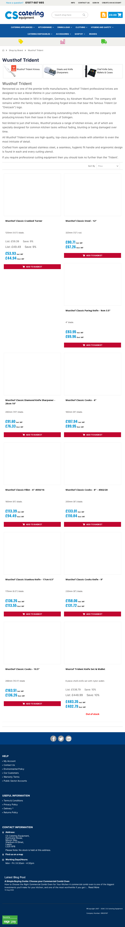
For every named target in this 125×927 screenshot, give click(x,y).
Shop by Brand (16, 50)
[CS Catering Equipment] (24, 14)
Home (3, 50)
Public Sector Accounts (15, 780)
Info (73, 3)
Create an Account (111, 3)
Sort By (91, 166)
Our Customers (11, 773)
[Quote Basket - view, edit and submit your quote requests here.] (104, 15)
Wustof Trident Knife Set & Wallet (85, 669)
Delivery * (8, 808)
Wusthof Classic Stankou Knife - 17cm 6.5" (29, 579)
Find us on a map (14, 854)
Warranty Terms (11, 777)
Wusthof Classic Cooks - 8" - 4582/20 (87, 489)
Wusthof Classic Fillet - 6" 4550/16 (24, 489)
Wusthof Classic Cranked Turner (23, 220)
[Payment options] (62, 42)
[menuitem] (93, 34)
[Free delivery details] (104, 42)
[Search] (84, 15)
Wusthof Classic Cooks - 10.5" (22, 669)
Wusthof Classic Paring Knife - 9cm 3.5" (88, 310)
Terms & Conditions (13, 800)
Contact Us (84, 3)
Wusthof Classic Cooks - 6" (81, 400)
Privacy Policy (11, 804)
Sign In (96, 3)
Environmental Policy (14, 769)
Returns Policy (11, 812)
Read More (93, 887)
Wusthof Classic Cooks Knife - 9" (84, 579)
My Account (10, 761)
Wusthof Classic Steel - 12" (81, 220)
